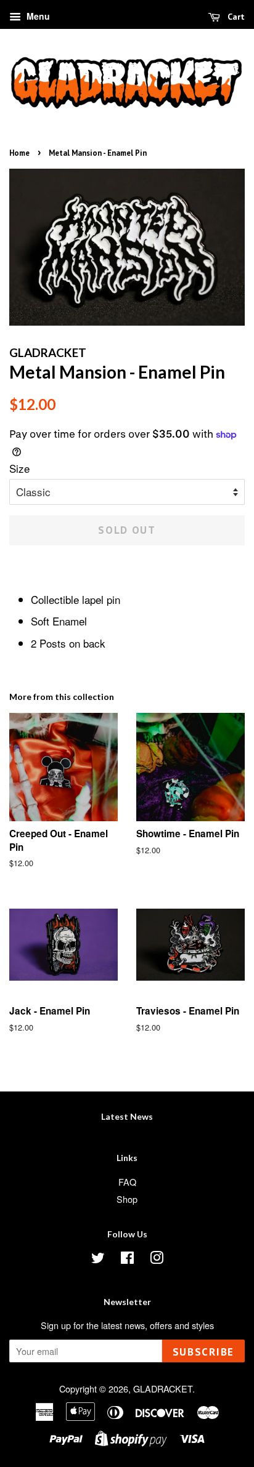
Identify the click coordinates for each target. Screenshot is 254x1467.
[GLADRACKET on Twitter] (98, 1259)
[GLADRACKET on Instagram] (156, 1259)
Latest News (127, 1116)
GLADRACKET (162, 1388)
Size (19, 468)
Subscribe (203, 1352)
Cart (235, 16)
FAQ (127, 1181)
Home (19, 153)
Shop (127, 1198)
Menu (37, 16)
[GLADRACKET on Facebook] (127, 1259)
